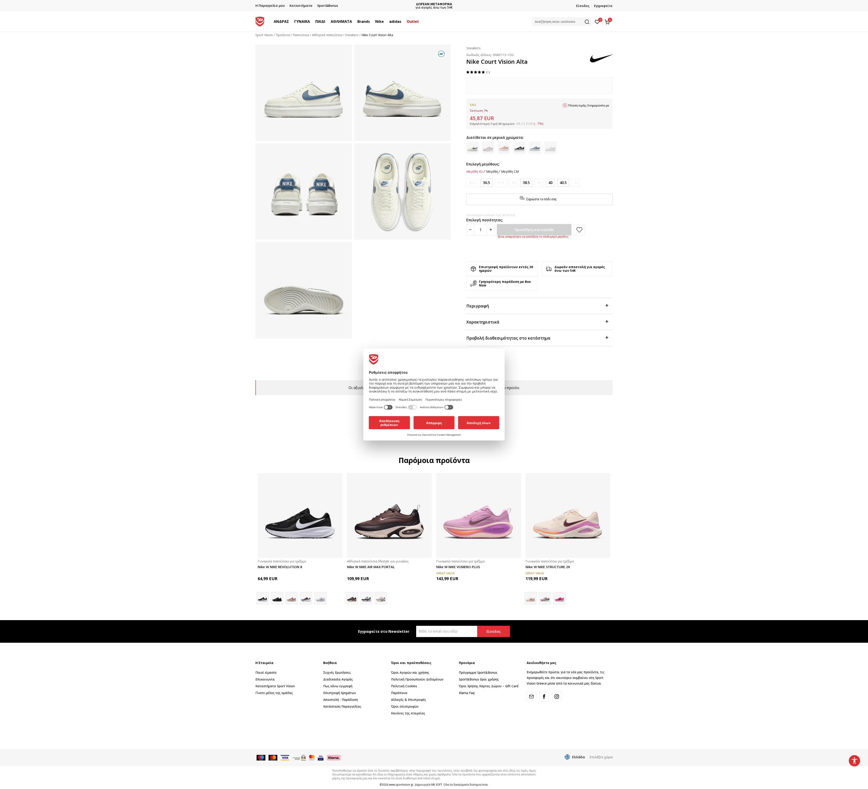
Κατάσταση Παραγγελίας (342, 706)
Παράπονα (399, 693)
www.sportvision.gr (401, 785)
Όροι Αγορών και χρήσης (410, 672)
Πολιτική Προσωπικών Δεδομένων (417, 679)
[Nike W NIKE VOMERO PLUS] (478, 515)
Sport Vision (264, 35)
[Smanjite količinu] (470, 229)
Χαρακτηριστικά (482, 322)
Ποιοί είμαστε (266, 672)
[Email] (531, 696)
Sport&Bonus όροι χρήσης (479, 679)
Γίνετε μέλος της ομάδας (274, 693)
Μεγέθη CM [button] (510, 171)
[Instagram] (556, 696)
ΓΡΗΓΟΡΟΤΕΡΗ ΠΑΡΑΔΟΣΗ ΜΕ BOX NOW (434, 4)
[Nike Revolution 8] (306, 598)
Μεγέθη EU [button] (474, 171)
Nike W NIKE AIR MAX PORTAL (371, 567)
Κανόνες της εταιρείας (408, 713)
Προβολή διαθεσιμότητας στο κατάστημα (508, 338)
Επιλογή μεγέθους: (483, 164)
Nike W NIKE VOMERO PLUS (458, 567)
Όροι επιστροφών (405, 706)
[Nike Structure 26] (559, 598)
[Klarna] (334, 757)
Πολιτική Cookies (404, 686)
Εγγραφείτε (603, 6)
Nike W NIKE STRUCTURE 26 (548, 567)
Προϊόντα (283, 35)
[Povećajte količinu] (491, 229)
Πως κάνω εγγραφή (337, 686)
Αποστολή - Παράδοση (340, 699)
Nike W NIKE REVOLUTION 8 (280, 567)
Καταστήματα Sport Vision (275, 686)
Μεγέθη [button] (492, 171)
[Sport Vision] (259, 21)
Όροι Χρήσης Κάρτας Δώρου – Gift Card (488, 686)
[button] (291, 21)
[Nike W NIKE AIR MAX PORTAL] (389, 515)
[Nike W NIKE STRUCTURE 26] (568, 515)
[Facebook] (544, 696)
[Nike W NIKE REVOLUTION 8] (300, 515)
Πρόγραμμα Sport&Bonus (478, 672)
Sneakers (352, 35)
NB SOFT (436, 785)
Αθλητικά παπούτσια (327, 35)
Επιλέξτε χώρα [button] (601, 757)
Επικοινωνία (265, 679)
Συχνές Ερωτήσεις (337, 672)
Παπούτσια (301, 35)
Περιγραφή (477, 306)
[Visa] (320, 757)
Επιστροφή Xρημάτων (339, 693)
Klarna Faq (466, 693)
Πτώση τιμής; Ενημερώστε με (588, 105)
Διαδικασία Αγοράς (338, 679)
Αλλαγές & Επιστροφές (408, 699)
